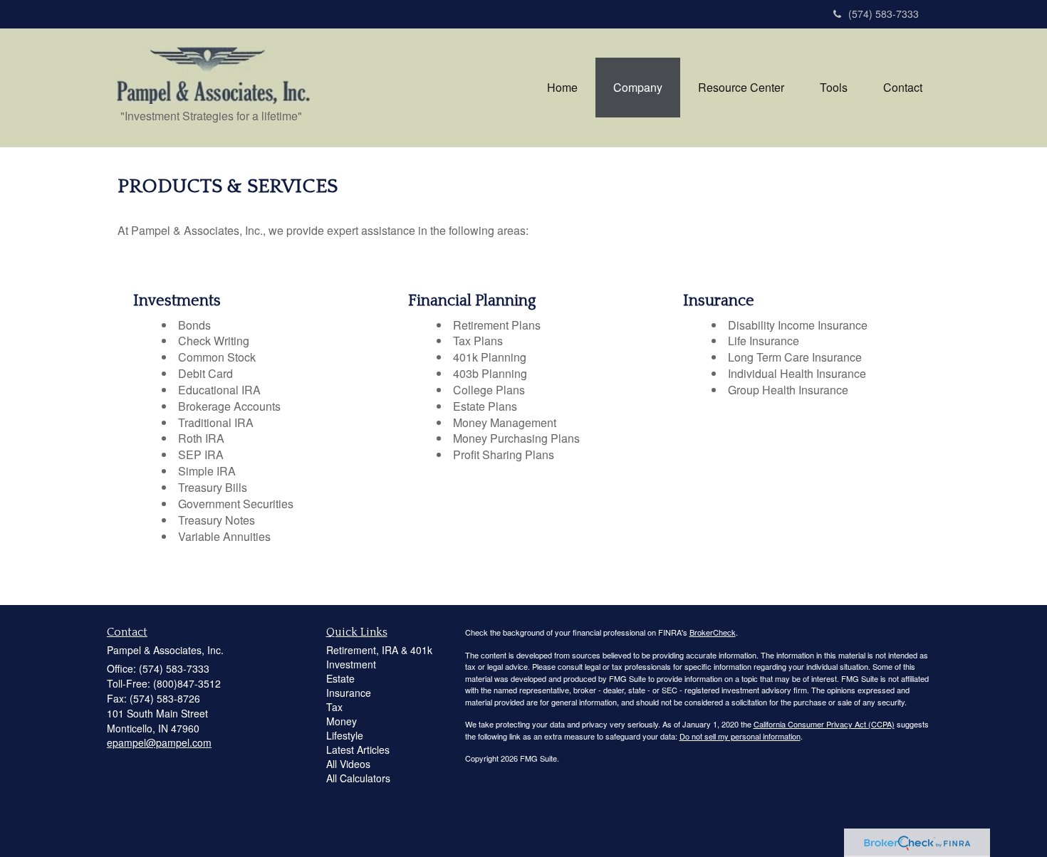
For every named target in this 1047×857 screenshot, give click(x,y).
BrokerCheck (712, 632)
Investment (351, 664)
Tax (334, 707)
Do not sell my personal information (740, 736)
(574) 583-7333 (883, 13)
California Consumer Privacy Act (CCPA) (824, 724)
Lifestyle (344, 735)
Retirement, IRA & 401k (379, 650)
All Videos (348, 764)
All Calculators (358, 778)
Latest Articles (358, 749)
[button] (637, 87)
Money (341, 721)
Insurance (348, 692)
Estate (340, 678)
